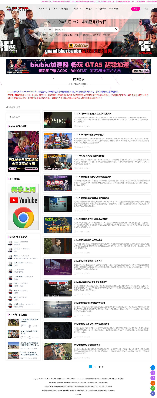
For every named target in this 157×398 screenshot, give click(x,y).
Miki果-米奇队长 (19, 304)
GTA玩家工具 (76, 9)
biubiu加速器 (113, 9)
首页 (40, 9)
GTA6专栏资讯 (101, 9)
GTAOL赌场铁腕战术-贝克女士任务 (88, 240)
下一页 (101, 367)
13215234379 (18, 263)
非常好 (16, 279)
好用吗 (16, 300)
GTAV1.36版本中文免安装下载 (29, 332)
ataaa (15, 290)
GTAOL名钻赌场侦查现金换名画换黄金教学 (91, 198)
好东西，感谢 (18, 286)
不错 (15, 251)
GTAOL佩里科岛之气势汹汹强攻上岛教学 (91, 219)
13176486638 (18, 276)
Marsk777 (17, 249)
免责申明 (78, 394)
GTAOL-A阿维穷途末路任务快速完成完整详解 (92, 114)
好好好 (16, 265)
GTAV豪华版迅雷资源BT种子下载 (29, 320)
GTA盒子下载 (50, 9)
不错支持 (17, 244)
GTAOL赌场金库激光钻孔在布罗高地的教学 (91, 324)
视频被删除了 (18, 307)
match (16, 242)
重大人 (16, 256)
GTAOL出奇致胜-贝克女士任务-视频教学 (90, 282)
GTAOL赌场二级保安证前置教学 (87, 345)
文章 (45, 29)
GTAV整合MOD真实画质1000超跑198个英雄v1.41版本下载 (29, 344)
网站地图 (121, 379)
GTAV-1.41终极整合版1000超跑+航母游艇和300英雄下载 (29, 354)
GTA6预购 (88, 9)
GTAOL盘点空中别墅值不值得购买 (88, 261)
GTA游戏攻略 (63, 9)
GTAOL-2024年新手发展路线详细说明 (89, 135)
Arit (15, 297)
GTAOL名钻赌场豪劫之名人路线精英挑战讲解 (92, 177)
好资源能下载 (18, 272)
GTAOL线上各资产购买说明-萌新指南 (89, 156)
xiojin (15, 283)
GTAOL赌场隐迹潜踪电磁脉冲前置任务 (90, 303)
